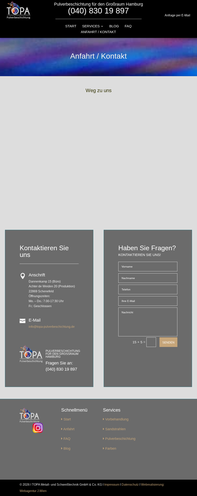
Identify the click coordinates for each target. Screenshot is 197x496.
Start (70, 26)
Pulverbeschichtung (119, 439)
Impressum (111, 484)
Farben (110, 448)
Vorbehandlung (116, 419)
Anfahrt (68, 429)
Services (91, 26)
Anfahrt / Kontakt (98, 32)
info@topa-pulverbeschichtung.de (52, 326)
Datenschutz (130, 484)
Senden (168, 342)
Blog (114, 26)
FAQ (128, 26)
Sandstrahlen (115, 429)
